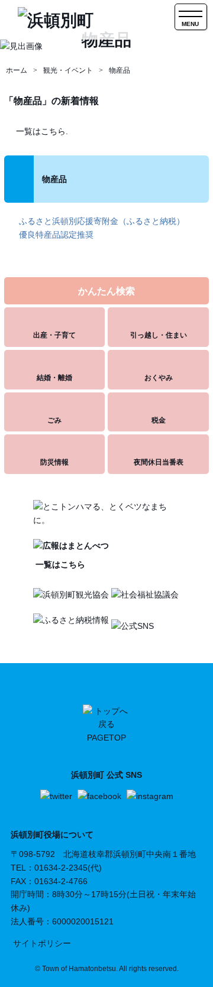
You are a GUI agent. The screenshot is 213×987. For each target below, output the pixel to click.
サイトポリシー (42, 943)
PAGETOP (106, 737)
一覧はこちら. (42, 131)
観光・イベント (68, 70)
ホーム (16, 70)
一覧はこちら (59, 564)
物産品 (119, 70)
